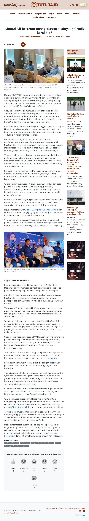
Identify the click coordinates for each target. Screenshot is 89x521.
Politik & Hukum (25, 14)
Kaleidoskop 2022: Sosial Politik (75, 76)
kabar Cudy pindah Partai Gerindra (42, 210)
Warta (12, 14)
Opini (67, 14)
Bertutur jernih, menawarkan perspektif (14, 5)
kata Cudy (52, 358)
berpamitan (9, 436)
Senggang (51, 17)
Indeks (82, 508)
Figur (51, 14)
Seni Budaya (38, 17)
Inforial (76, 14)
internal (58, 443)
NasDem (7, 443)
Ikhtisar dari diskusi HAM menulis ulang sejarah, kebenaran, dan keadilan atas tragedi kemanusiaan (74, 165)
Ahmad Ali (15, 443)
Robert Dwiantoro (33, 37)
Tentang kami (51, 508)
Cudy (33, 443)
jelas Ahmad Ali (20, 407)
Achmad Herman (17, 446)
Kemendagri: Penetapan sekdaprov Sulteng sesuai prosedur (75, 210)
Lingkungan (40, 14)
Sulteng (7, 446)
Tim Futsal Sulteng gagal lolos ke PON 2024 (75, 116)
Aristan (26, 446)
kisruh (52, 443)
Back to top (80, 515)
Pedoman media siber (68, 508)
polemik (45, 443)
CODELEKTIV (12, 513)
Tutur (59, 14)
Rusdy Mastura (25, 443)
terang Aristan (29, 384)
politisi (39, 443)
